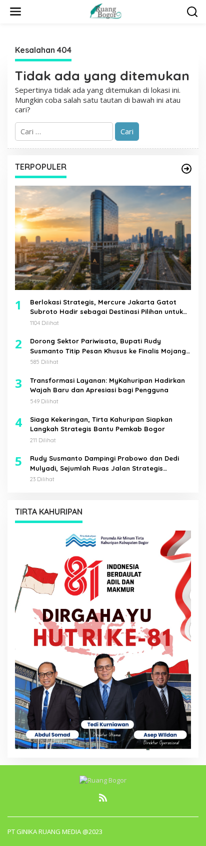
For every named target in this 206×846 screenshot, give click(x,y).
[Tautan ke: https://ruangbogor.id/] (186, 169)
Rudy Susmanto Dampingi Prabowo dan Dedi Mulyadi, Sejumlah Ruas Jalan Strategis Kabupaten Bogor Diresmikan (104, 463)
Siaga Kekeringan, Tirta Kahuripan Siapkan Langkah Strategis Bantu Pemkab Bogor (101, 424)
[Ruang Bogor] (105, 10)
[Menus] (16, 11)
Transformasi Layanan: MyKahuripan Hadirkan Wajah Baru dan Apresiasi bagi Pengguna (107, 385)
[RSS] (103, 797)
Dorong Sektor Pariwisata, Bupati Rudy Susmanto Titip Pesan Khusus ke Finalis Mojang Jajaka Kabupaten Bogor (108, 346)
